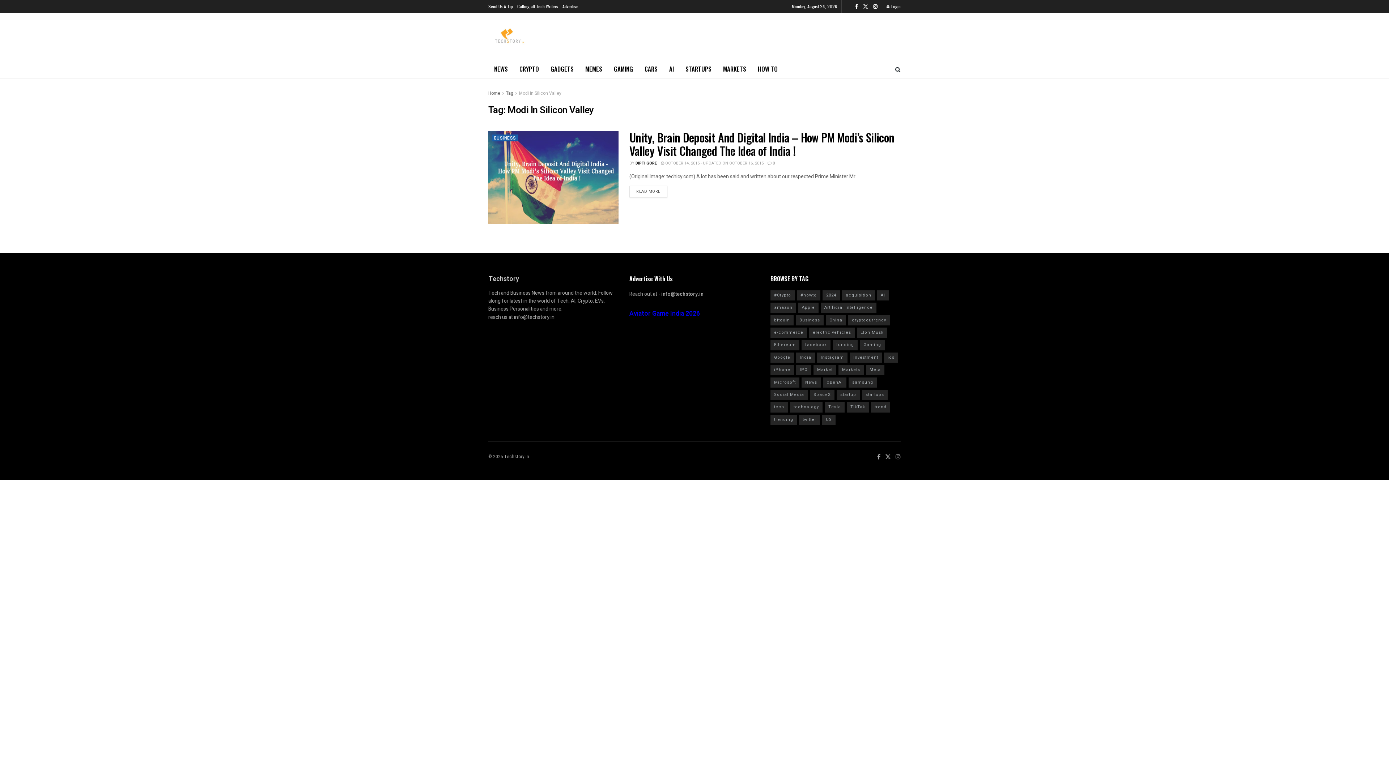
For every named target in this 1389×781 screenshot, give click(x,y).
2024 (831, 295)
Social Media (789, 395)
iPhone (782, 370)
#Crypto (782, 295)
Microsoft (785, 382)
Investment (865, 357)
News (501, 68)
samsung (862, 382)
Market (825, 370)
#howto (808, 295)
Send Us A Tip (500, 6)
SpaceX (822, 395)
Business (505, 138)
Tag (509, 93)
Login (895, 6)
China (835, 320)
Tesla (834, 407)
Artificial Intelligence (848, 307)
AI (671, 68)
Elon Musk (872, 332)
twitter (809, 420)
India (805, 357)
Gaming (623, 68)
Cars (651, 68)
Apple (808, 307)
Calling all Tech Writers (537, 6)
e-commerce (788, 332)
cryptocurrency (869, 320)
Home (494, 93)
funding (845, 345)
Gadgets (562, 68)
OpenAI (835, 382)
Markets (734, 68)
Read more (648, 191)
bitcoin (782, 320)
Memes (593, 68)
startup (848, 395)
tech (779, 407)
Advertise (570, 6)
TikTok (857, 407)
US (829, 420)
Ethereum (785, 345)
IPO (804, 370)
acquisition (858, 295)
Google (782, 357)
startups (875, 395)
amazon (783, 307)
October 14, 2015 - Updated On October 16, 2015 (714, 163)
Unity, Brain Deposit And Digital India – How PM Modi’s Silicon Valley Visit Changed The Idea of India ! (761, 144)
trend (881, 407)
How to (768, 68)
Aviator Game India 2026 (664, 313)
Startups (698, 68)
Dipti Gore (646, 163)
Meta (875, 370)
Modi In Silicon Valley (540, 93)
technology (806, 407)
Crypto (529, 68)
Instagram (832, 357)
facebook (816, 345)
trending (783, 420)
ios (891, 357)
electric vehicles (832, 332)
